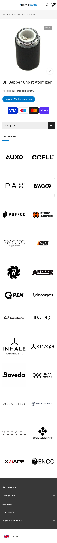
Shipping (6, 90)
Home (5, 15)
